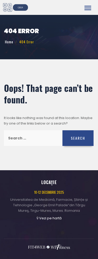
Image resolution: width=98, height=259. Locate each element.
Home (9, 41)
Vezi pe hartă (50, 218)
